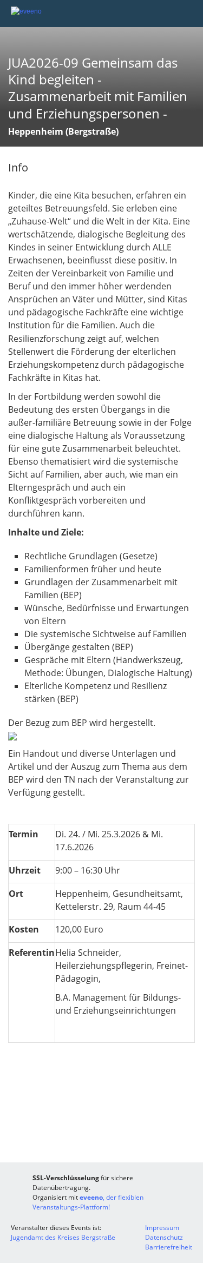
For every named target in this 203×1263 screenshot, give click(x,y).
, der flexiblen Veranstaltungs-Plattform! (87, 1202)
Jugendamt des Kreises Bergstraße (63, 1237)
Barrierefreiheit (168, 1247)
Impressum (162, 1227)
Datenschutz (164, 1237)
